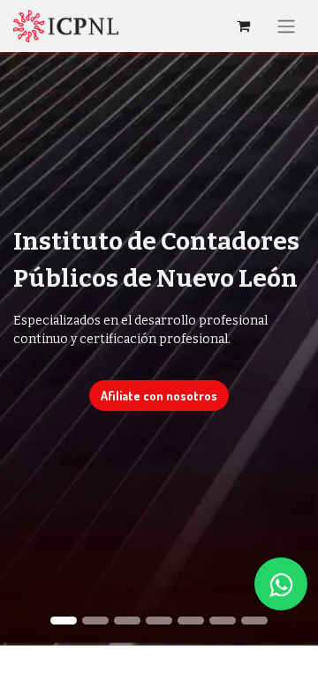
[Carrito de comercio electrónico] (243, 25)
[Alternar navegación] (286, 26)
